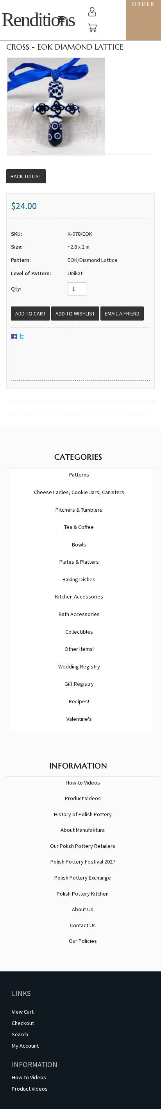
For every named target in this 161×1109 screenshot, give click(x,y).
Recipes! (79, 701)
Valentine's (79, 718)
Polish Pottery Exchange (82, 877)
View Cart (23, 1011)
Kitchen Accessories (79, 596)
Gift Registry (79, 683)
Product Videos (83, 798)
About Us (82, 909)
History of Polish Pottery (83, 814)
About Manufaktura (83, 829)
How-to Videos (83, 782)
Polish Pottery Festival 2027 (82, 861)
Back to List (26, 176)
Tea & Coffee (79, 526)
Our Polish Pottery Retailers (82, 845)
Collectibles (79, 631)
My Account (25, 1045)
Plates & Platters (79, 561)
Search (20, 1034)
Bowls (79, 544)
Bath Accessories (79, 614)
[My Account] (92, 12)
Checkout (23, 1023)
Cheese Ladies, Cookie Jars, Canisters (79, 492)
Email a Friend (122, 313)
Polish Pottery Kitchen (83, 893)
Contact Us (83, 925)
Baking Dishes (79, 579)
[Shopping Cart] (92, 28)
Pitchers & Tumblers (78, 509)
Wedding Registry (79, 666)
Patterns (79, 474)
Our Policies (83, 940)
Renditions (38, 19)
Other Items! (79, 648)
